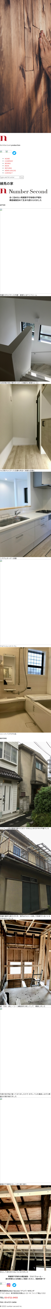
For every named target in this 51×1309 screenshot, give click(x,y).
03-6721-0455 (11, 1297)
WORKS (8, 163)
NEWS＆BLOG (10, 170)
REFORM (8, 168)
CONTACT (9, 173)
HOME (7, 159)
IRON (7, 166)
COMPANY (9, 161)
